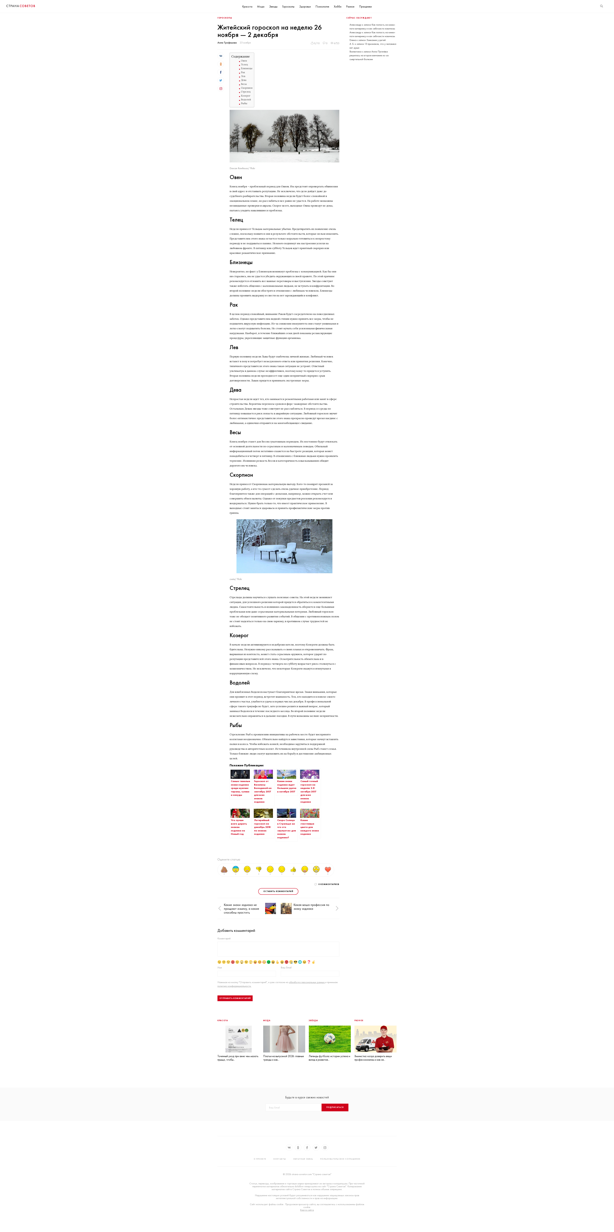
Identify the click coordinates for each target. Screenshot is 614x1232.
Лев (243, 76)
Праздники (365, 6)
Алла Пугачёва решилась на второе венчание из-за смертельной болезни (369, 55)
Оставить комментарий (278, 891)
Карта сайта (307, 1210)
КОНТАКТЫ (280, 1159)
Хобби (337, 6)
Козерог (245, 95)
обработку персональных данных (307, 982)
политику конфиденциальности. (234, 986)
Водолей (246, 99)
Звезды (273, 6)
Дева (243, 80)
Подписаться (335, 1107)
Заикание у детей (376, 40)
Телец (244, 64)
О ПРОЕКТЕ (260, 1159)
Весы (244, 84)
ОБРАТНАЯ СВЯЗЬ (303, 1159)
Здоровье (305, 6)
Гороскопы (288, 6)
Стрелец (246, 91)
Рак (243, 72)
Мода (260, 6)
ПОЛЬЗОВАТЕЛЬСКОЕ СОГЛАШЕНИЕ (340, 1159)
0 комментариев (328, 884)
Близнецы (246, 68)
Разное (350, 6)
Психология (322, 6)
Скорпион (246, 87)
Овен (244, 60)
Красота (247, 6)
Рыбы (244, 103)
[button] (219, 908)
